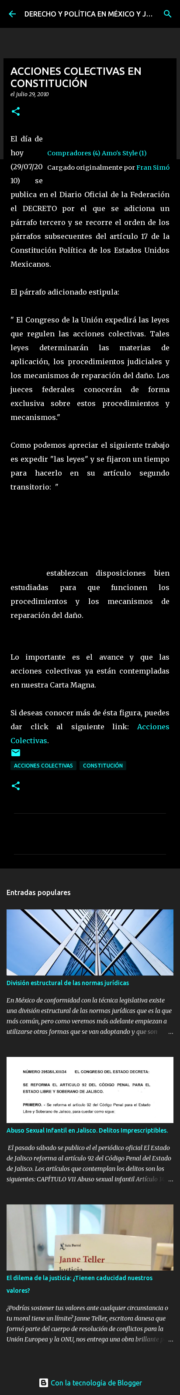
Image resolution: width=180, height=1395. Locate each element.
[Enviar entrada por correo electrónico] (15, 756)
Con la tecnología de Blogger (95, 1383)
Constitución (103, 765)
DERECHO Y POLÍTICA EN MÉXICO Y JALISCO (97, 14)
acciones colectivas (43, 765)
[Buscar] (168, 13)
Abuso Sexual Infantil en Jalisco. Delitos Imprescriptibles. (87, 1130)
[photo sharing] (48, 138)
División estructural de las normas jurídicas (68, 982)
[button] (15, 112)
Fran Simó (153, 167)
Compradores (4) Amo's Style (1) (97, 153)
